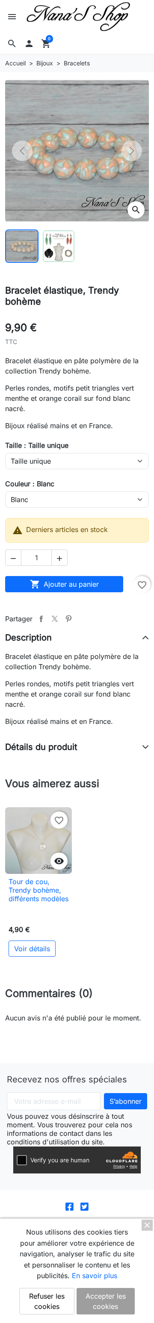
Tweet (55, 619)
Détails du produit (41, 747)
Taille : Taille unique (36, 445)
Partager (41, 619)
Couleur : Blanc (29, 483)
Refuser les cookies (47, 1301)
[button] (12, 43)
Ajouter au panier (64, 584)
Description (28, 637)
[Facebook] (69, 1206)
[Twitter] (84, 1206)
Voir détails (32, 948)
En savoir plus (94, 1275)
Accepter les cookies (106, 1301)
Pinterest (68, 619)
